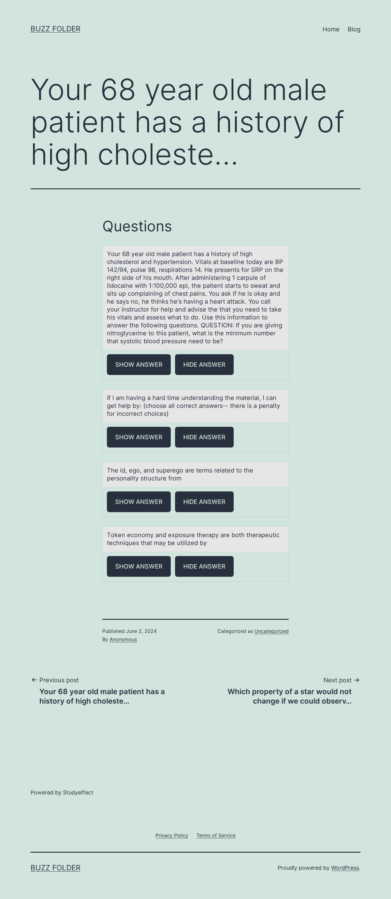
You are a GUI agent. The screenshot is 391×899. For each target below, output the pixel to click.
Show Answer (139, 364)
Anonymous (123, 639)
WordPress (345, 868)
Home (331, 29)
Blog (354, 29)
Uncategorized (271, 631)
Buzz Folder (55, 28)
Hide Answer (204, 364)
